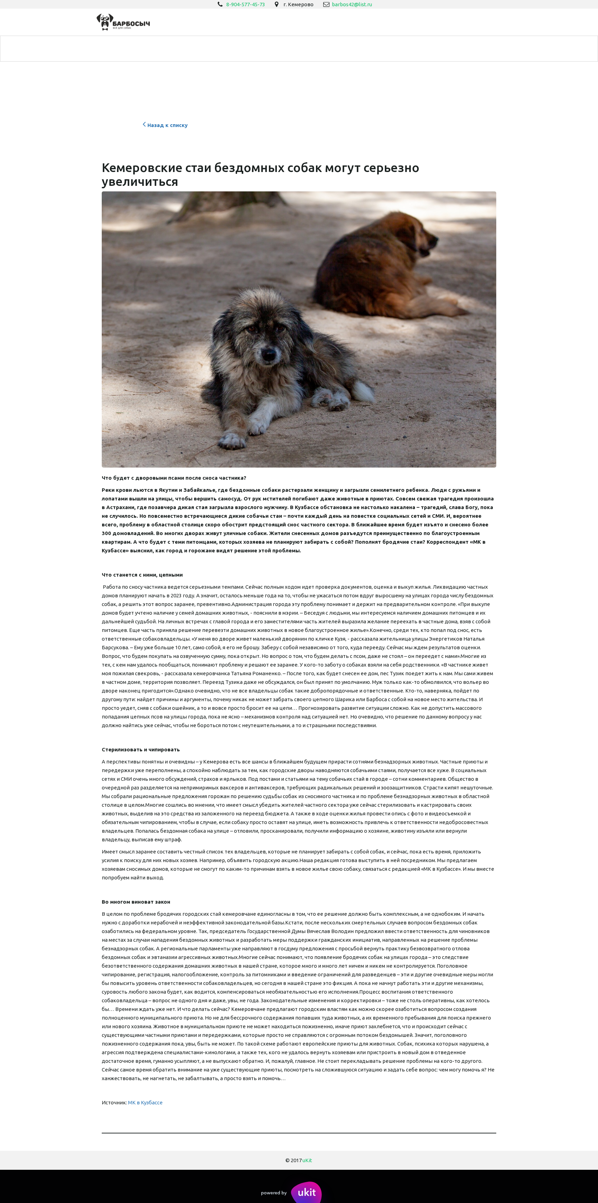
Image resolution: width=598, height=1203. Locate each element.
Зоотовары (217, 49)
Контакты (472, 49)
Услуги (260, 49)
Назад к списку (167, 125)
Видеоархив (354, 49)
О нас (125, 49)
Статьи (396, 49)
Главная (91, 49)
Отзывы (432, 49)
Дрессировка (165, 49)
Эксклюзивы (305, 49)
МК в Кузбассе (145, 1102)
